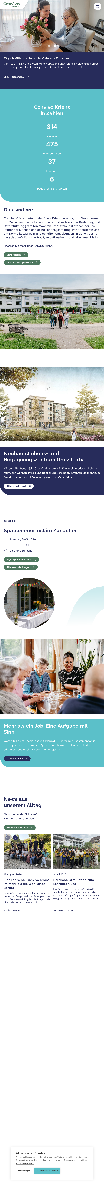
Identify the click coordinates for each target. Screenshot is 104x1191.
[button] (49, 46)
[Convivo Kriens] (16, 5)
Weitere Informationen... (25, 1163)
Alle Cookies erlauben (47, 1171)
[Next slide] (15, 837)
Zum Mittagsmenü (14, 77)
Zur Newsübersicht (17, 827)
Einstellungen (24, 1171)
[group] (27, 874)
